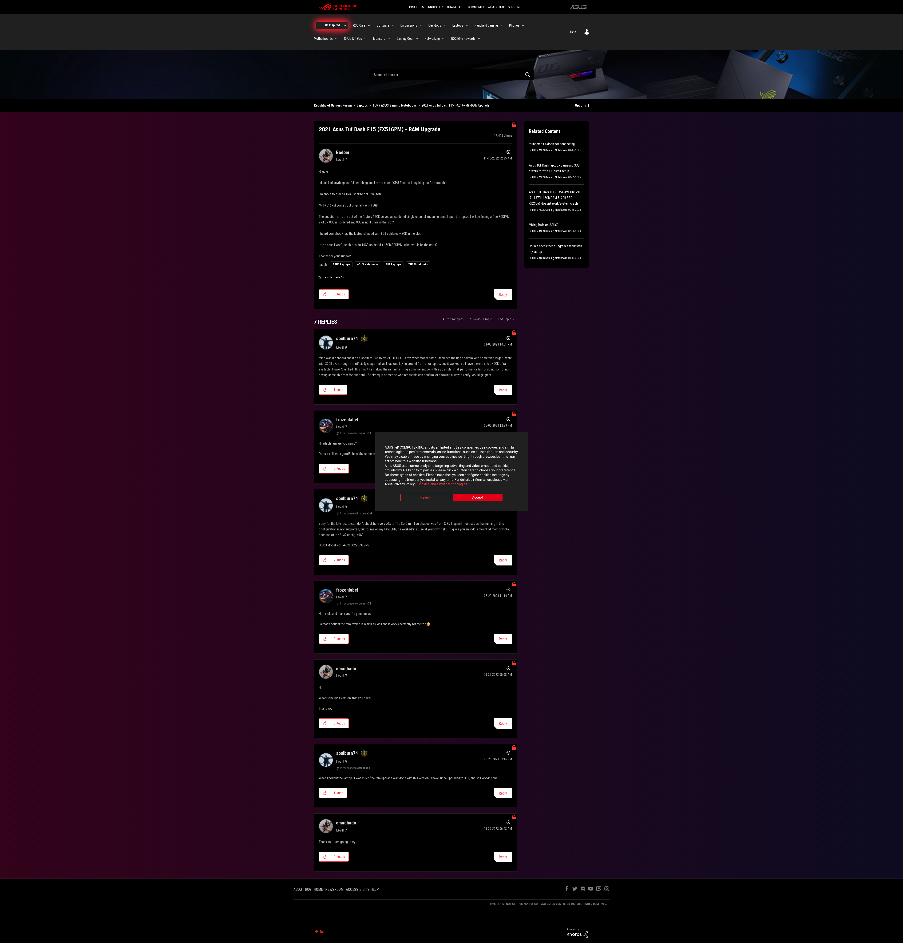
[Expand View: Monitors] (388, 38)
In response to (355, 433)
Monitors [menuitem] (379, 38)
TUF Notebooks (418, 264)
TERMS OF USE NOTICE (501, 904)
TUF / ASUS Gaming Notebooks (395, 105)
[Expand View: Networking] (443, 38)
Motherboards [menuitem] (323, 38)
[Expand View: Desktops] (444, 25)
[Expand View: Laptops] (466, 25)
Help (573, 32)
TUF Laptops (393, 264)
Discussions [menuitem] (408, 25)
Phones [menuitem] (514, 25)
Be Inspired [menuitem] (332, 25)
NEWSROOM (334, 889)
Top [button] (322, 932)
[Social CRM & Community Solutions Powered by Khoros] (577, 933)
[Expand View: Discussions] (420, 25)
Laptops (362, 105)
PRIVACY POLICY (528, 904)
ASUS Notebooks (367, 264)
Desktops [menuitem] (434, 25)
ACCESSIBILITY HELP (362, 889)
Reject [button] (425, 497)
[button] (324, 294)
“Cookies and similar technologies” (442, 484)
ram (326, 277)
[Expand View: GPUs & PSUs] (365, 38)
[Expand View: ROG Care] (369, 25)
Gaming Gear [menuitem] (404, 38)
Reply (503, 294)
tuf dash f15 (337, 277)
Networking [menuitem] (432, 38)
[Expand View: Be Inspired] (345, 25)
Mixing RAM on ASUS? (543, 225)
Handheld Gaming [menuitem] (486, 25)
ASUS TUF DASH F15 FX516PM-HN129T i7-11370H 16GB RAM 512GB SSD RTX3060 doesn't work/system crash (555, 197)
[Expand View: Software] (392, 25)
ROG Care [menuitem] (359, 25)
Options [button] (580, 105)
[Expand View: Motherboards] (336, 38)
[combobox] (451, 74)
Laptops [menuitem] (457, 25)
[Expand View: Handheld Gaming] (501, 25)
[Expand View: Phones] (523, 25)
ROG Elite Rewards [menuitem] (463, 38)
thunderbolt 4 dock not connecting (552, 144)
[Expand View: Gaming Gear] (417, 38)
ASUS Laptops (341, 264)
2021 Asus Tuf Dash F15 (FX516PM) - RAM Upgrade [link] (455, 105)
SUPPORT (514, 7)
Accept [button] (477, 497)
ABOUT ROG (302, 889)
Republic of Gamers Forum (333, 105)
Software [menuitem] (383, 25)
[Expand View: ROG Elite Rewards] (479, 38)
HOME (318, 889)
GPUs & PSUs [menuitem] (353, 38)
